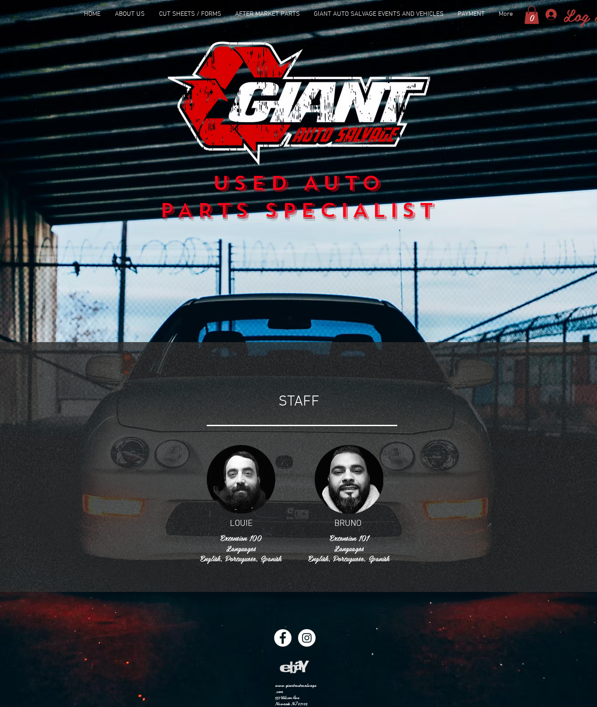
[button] (531, 15)
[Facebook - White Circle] (283, 638)
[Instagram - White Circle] (307, 638)
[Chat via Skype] (241, 572)
